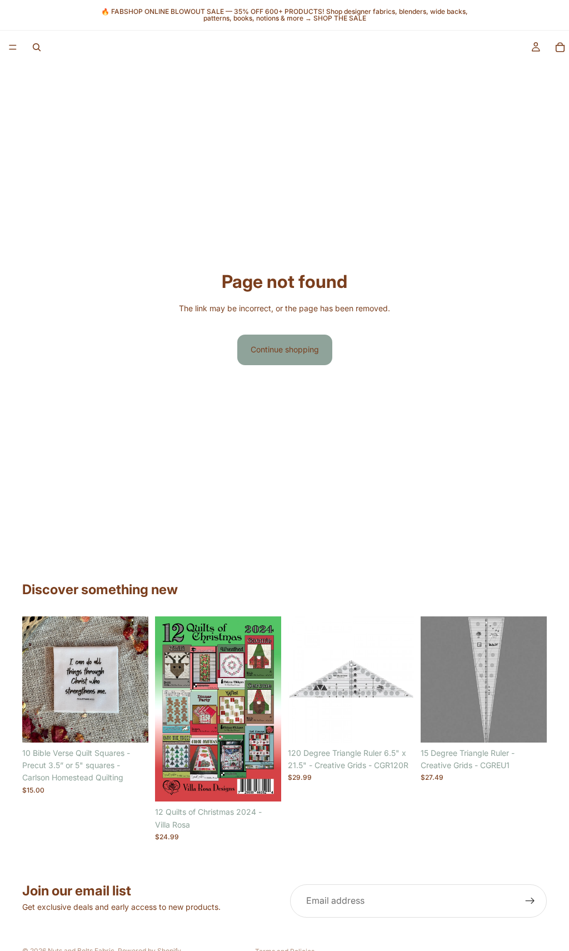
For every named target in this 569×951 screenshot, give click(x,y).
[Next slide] (136, 679)
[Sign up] (530, 901)
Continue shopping (285, 349)
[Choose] (131, 725)
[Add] (264, 785)
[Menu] (13, 47)
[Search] (36, 47)
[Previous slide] (34, 679)
